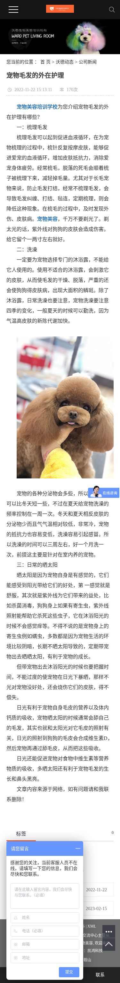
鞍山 (87, 960)
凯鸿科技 (95, 951)
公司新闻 (88, 62)
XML (91, 926)
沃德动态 (65, 62)
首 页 (45, 62)
